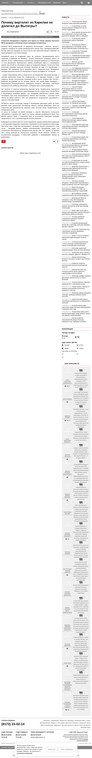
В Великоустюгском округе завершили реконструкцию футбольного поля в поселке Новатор (76, 57)
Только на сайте (84, 723)
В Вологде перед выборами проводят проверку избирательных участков (76, 294)
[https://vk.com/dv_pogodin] (67, 420)
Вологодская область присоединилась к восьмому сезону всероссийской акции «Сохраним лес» (75, 46)
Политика (46, 720)
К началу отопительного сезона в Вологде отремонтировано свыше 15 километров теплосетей (75, 243)
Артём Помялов (67, 399)
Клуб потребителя (47, 725)
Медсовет (57, 725)
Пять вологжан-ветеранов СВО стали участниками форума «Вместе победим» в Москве (76, 156)
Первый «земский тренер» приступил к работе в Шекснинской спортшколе (76, 107)
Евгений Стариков (67, 552)
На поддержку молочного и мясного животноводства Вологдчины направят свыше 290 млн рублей (76, 70)
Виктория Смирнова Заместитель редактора (67, 627)
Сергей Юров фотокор (67, 512)
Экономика (54, 720)
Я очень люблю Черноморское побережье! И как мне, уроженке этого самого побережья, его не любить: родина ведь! (81, 589)
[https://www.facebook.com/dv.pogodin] (69, 420)
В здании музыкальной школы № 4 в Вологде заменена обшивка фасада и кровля (76, 224)
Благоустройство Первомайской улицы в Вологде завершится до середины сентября (74, 319)
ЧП (4, 141)
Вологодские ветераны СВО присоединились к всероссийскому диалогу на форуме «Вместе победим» (76, 34)
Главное (4, 17)
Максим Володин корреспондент (67, 472)
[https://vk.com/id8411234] (68, 539)
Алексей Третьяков (67, 455)
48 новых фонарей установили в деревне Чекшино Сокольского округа (73, 218)
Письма (64, 725)
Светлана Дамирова (67, 644)
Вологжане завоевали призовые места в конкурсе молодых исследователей (74, 96)
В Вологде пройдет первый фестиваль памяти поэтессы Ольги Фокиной (76, 277)
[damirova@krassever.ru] (67, 648)
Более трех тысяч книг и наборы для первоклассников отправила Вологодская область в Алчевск (76, 212)
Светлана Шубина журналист (67, 495)
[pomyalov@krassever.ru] (67, 402)
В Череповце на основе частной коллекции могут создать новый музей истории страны (75, 162)
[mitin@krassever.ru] (67, 666)
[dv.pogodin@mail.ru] (65, 420)
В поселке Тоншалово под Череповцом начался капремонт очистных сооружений (75, 231)
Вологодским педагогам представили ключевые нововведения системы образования (75, 126)
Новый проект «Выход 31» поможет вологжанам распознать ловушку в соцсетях (76, 288)
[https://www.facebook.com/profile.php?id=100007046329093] (69, 386)
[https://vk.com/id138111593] (67, 386)
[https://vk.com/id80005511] (68, 709)
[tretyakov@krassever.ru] (67, 459)
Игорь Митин (67, 663)
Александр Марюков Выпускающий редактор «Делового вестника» (67, 685)
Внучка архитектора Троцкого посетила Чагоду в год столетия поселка (76, 259)
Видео (53, 723)
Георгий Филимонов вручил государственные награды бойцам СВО (74, 132)
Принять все (51, 749)
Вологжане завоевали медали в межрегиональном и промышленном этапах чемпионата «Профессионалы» (74, 175)
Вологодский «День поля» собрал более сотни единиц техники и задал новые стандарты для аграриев (76, 76)
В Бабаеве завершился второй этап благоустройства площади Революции (75, 206)
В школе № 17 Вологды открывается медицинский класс (74, 52)
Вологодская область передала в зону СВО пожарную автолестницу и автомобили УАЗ (74, 199)
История (11, 747)
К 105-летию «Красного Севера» (67, 723)
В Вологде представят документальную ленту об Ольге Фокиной (76, 249)
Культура (71, 720)
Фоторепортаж (45, 723)
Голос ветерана (85, 725)
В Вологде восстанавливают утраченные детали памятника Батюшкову (74, 113)
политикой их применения (24, 753)
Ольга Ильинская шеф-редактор (67, 381)
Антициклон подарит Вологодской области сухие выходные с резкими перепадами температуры (75, 82)
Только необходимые (67, 749)
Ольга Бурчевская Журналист (67, 440)
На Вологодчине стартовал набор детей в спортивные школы (76, 283)
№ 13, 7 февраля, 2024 (16, 17)
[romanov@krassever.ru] (67, 477)
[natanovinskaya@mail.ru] (66, 539)
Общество (63, 720)
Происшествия (80, 720)
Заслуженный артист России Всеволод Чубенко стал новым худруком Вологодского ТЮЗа (75, 145)
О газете (4, 747)
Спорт (88, 720)
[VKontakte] (30, 155)
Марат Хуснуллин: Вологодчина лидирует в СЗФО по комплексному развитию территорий (74, 189)
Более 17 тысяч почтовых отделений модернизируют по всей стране (75, 237)
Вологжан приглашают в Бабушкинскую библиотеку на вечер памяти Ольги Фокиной (75, 168)
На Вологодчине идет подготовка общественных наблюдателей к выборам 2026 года (76, 307)
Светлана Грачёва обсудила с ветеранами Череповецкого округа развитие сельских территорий (75, 182)
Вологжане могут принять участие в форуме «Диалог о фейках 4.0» (76, 253)
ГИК (89, 743)
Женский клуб (85, 727)
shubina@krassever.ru (38, 737)
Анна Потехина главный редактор (67, 570)
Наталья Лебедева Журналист (67, 534)
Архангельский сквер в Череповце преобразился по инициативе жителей (76, 301)
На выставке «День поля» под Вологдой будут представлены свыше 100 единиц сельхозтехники (76, 313)
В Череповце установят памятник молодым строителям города (75, 150)
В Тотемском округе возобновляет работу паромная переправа (73, 40)
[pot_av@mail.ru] (67, 575)
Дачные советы (73, 725)
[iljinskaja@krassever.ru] (65, 386)
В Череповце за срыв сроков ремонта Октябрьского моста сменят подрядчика (74, 27)
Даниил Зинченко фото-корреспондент (67, 610)
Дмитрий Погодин (67, 416)
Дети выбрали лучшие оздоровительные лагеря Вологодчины (75, 194)
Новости (65, 17)
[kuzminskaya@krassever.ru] (66, 709)
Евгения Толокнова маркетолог (67, 593)
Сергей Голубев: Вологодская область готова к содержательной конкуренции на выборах (73, 89)
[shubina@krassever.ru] (67, 500)
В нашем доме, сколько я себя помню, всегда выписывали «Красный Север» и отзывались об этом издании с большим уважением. (81, 679)
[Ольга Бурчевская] (4, 32)
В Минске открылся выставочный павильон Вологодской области (74, 265)
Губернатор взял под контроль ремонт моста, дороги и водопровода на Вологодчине (74, 271)
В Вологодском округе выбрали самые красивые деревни (74, 22)
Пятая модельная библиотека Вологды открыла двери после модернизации (74, 120)
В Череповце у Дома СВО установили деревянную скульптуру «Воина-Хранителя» (75, 139)
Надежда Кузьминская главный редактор (67, 705)
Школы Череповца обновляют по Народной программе (74, 102)
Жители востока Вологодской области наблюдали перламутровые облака (73, 63)
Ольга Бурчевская (13, 32)
